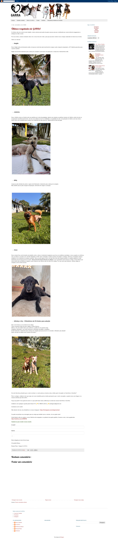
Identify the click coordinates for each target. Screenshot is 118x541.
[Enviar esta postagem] (28, 450)
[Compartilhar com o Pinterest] (36, 450)
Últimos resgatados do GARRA (25, 28)
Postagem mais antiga (79, 500)
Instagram (16, 516)
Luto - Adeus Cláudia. (100, 44)
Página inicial (48, 500)
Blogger (62, 537)
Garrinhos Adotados (21, 20)
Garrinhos (43, 20)
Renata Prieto (19, 528)
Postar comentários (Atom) (21, 502)
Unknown (18, 530)
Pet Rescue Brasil (19, 526)
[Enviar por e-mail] (30, 450)
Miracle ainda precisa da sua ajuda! (100, 66)
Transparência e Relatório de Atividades (54, 20)
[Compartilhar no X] (33, 450)
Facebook (16, 515)
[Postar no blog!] (32, 450)
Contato (37, 20)
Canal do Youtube (18, 513)
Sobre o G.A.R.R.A (30, 20)
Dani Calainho (19, 522)
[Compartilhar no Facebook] (35, 450)
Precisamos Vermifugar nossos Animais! (99, 55)
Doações (13, 20)
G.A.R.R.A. (18, 524)
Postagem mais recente (17, 500)
